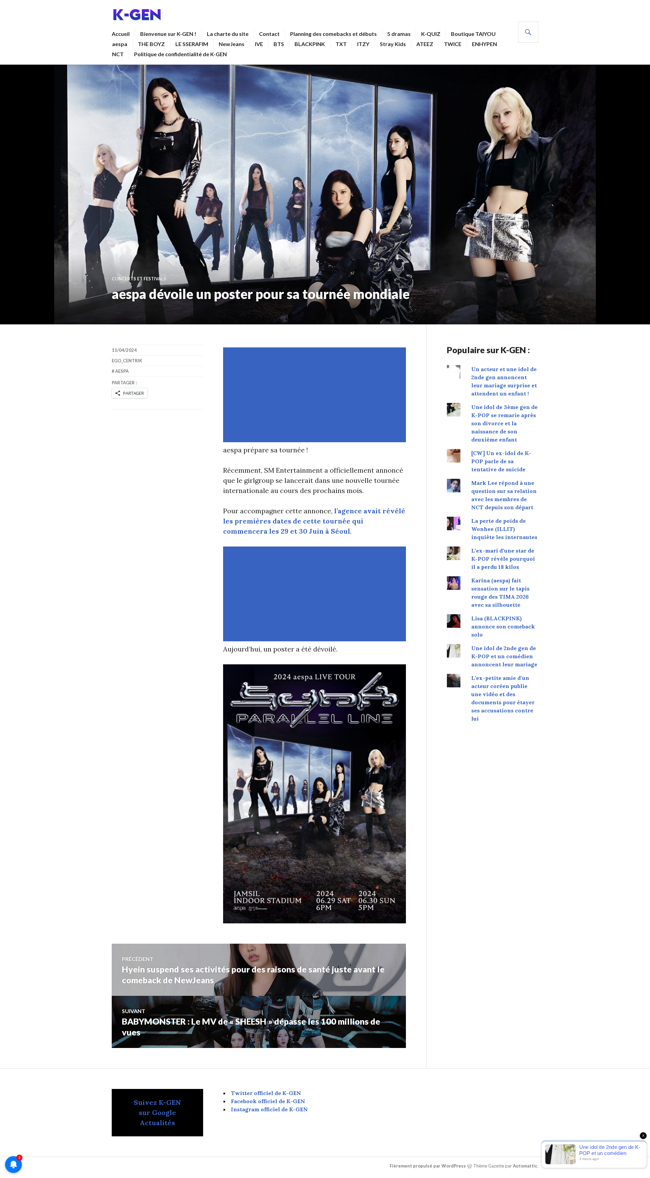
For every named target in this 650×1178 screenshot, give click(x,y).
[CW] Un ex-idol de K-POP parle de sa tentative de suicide (501, 461)
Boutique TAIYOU (473, 33)
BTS (279, 44)
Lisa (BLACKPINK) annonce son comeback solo (503, 626)
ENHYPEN (484, 44)
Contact (269, 33)
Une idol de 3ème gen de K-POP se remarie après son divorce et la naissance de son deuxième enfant (504, 423)
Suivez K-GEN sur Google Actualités (157, 1112)
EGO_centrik (127, 360)
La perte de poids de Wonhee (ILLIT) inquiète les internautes (504, 528)
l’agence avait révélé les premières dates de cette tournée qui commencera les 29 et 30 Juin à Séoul (314, 521)
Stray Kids (393, 44)
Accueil (121, 33)
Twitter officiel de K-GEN (266, 1093)
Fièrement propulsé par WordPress (428, 1166)
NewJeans (231, 44)
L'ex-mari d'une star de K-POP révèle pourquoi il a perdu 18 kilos (503, 558)
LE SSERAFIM (191, 44)
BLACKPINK (310, 44)
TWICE (452, 44)
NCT (118, 54)
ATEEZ (424, 44)
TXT (341, 44)
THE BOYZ (151, 44)
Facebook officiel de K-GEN (268, 1101)
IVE (259, 44)
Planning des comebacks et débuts (333, 33)
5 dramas (399, 33)
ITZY (363, 44)
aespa (119, 44)
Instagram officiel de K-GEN (269, 1109)
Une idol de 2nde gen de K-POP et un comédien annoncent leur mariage (504, 656)
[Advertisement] (315, 394)
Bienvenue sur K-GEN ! (168, 33)
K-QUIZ (430, 33)
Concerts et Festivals (139, 278)
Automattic (525, 1166)
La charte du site (227, 33)
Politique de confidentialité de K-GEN (180, 54)
